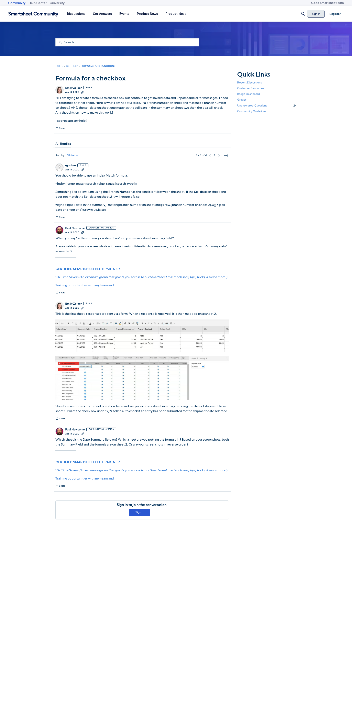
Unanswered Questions (267, 106)
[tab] (63, 143)
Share (60, 128)
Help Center (38, 3)
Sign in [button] (139, 512)
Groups (241, 100)
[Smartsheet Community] (33, 14)
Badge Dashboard (248, 94)
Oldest (71, 156)
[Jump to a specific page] (225, 155)
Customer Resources (250, 88)
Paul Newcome (75, 228)
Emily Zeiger (73, 88)
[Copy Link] (82, 92)
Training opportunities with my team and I (85, 285)
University (57, 3)
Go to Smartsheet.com (327, 3)
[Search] (303, 14)
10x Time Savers (141, 277)
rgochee (70, 165)
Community (16, 3)
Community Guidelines (251, 111)
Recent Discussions (249, 83)
